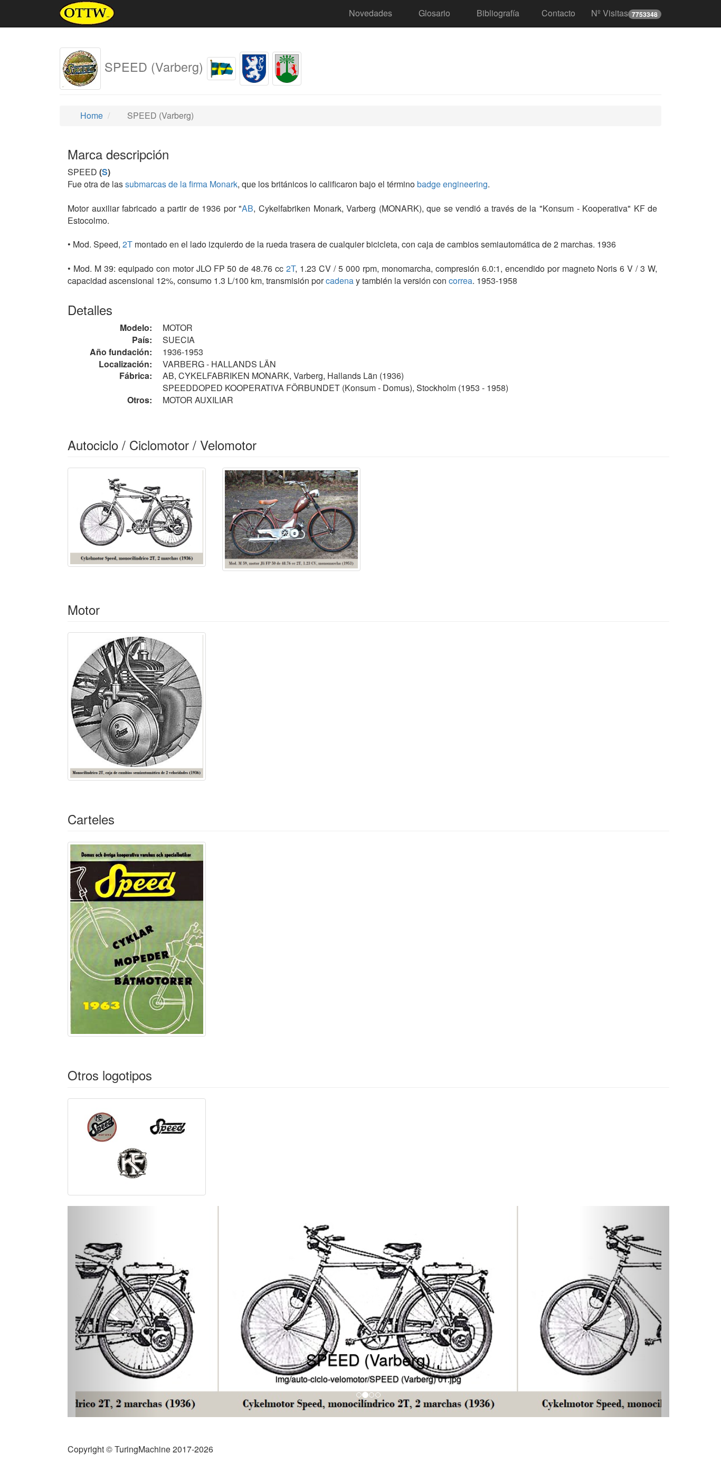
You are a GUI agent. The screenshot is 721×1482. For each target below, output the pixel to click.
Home (90, 115)
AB (247, 208)
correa (460, 280)
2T (127, 244)
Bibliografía (498, 13)
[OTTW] (87, 13)
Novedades (370, 13)
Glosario (434, 13)
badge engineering (452, 184)
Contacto (558, 13)
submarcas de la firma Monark (181, 184)
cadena (340, 280)
